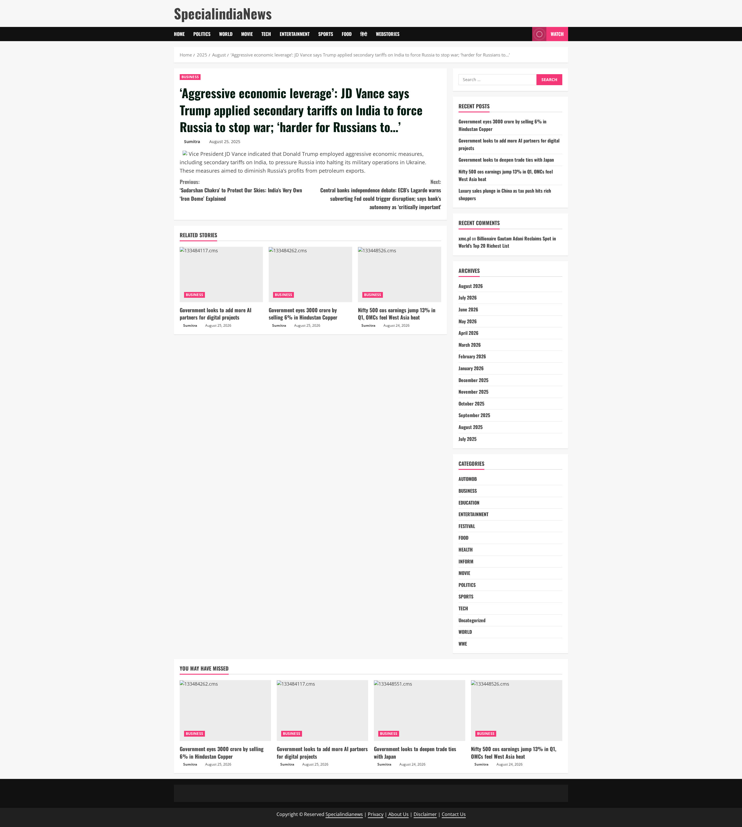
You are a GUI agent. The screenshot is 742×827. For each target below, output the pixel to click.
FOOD (347, 33)
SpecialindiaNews (223, 13)
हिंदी (363, 33)
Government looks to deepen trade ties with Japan (506, 159)
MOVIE (247, 33)
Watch (557, 33)
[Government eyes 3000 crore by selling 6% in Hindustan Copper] (310, 274)
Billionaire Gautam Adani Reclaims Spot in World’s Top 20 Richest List (507, 242)
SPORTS (325, 33)
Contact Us (454, 814)
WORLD (225, 33)
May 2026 (468, 321)
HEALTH (466, 549)
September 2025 (474, 415)
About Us (398, 814)
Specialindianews (344, 814)
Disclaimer (425, 814)
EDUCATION (469, 502)
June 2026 (468, 309)
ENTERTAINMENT (295, 33)
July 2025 (468, 438)
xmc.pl (465, 238)
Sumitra (192, 141)
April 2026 (469, 332)
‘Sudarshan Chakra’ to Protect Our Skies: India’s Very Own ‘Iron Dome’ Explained (241, 190)
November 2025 (473, 391)
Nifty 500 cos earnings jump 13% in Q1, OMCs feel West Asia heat (396, 313)
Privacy (375, 814)
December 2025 (473, 380)
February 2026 (472, 356)
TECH (266, 33)
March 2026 (470, 344)
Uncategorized (472, 620)
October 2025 (471, 403)
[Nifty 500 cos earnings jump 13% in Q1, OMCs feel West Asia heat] (399, 274)
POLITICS (201, 33)
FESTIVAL (467, 526)
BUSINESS (190, 76)
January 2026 (471, 368)
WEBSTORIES (387, 33)
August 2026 (471, 285)
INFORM (466, 561)
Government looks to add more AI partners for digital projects (215, 313)
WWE (463, 643)
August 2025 (471, 426)
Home (179, 33)
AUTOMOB (468, 478)
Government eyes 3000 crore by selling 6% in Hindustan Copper (303, 313)
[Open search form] (526, 34)
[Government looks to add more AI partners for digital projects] (221, 274)
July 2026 (468, 297)
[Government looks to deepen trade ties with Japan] (419, 710)
